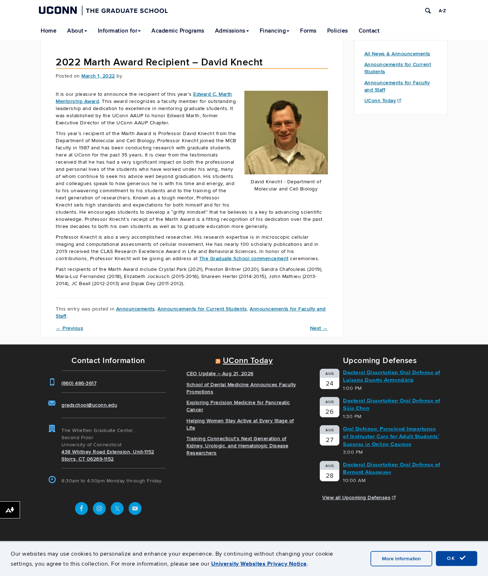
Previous (69, 328)
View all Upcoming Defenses (356, 498)
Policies (337, 30)
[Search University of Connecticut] (428, 10)
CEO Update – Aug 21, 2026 (220, 374)
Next (319, 328)
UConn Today (380, 101)
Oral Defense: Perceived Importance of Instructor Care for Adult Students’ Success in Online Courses (391, 436)
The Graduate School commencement (244, 258)
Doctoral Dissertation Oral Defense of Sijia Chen (391, 404)
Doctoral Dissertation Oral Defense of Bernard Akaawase (391, 468)
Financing (273, 30)
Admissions (230, 30)
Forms (308, 30)
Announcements (135, 309)
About (75, 30)
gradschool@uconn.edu (89, 405)
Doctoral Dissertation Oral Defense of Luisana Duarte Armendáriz (391, 376)
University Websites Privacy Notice (259, 564)
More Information (401, 559)
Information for (118, 30)
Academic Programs (177, 30)
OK (452, 558)
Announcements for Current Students (202, 309)
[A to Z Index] (442, 10)
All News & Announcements (397, 54)
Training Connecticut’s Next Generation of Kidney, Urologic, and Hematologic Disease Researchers (237, 446)
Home (48, 30)
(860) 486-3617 (78, 383)
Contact (369, 30)
